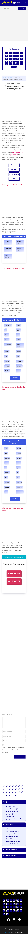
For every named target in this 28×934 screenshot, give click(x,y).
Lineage (7, 361)
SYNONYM (14, 573)
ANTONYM (14, 581)
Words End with (10, 856)
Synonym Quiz (10, 814)
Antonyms (14, 169)
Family (18, 330)
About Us (11, 929)
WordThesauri (8, 932)
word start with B (17, 152)
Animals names (10, 829)
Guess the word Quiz (12, 809)
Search (22, 8)
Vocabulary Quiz (11, 806)
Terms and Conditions (14, 928)
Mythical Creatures (11, 839)
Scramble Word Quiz (12, 811)
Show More (15, 377)
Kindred (19, 351)
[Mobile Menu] (26, 3)
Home (4, 77)
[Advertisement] (14, 25)
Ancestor (7, 366)
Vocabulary (9, 824)
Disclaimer (22, 928)
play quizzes (14, 155)
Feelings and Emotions (13, 834)
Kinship (7, 351)
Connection (8, 344)
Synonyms (14, 165)
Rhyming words (14, 174)
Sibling (6, 335)
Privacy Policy (6, 928)
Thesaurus (9, 77)
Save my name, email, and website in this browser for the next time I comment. (13, 750)
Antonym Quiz (10, 816)
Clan (6, 356)
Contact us (16, 929)
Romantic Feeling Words (13, 844)
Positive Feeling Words (13, 841)
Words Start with (11, 849)
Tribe (18, 356)
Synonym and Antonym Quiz (14, 819)
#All (16, 67)
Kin (6, 330)
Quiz (14, 178)
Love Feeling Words (12, 836)
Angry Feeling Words (12, 831)
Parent (18, 371)
